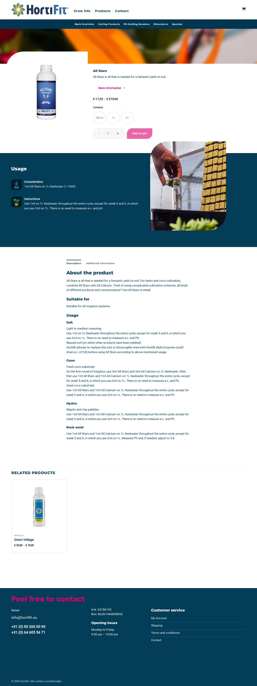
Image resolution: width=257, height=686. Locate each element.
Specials (177, 24)
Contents (98, 107)
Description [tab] (73, 263)
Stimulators (161, 24)
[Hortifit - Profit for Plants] (40, 10)
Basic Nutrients (84, 24)
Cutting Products (109, 24)
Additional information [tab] (100, 263)
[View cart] (244, 9)
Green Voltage (24, 539)
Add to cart (139, 133)
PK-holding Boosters (137, 24)
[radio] (99, 118)
